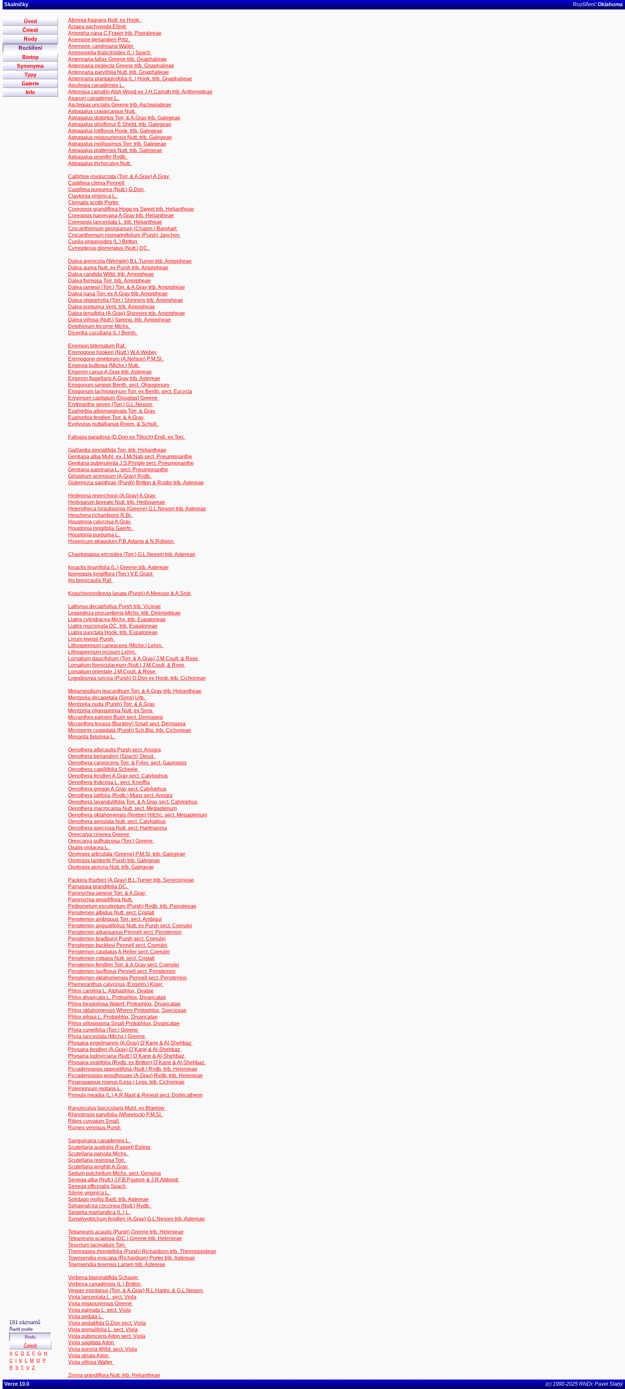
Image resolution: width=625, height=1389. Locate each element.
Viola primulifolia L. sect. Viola (103, 1329)
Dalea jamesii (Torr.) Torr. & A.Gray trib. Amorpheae (126, 287)
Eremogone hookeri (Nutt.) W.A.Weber (113, 352)
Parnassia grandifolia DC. (98, 886)
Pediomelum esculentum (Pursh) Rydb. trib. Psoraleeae (132, 906)
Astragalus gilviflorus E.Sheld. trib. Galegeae (119, 124)
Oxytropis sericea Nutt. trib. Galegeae (111, 867)
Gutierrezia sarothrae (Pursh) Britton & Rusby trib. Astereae (136, 482)
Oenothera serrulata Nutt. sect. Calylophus (117, 821)
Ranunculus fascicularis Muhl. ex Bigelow (117, 1108)
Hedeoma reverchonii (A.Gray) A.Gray (112, 495)
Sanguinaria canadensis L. (99, 1140)
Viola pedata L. (86, 1316)
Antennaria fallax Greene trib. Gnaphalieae (117, 59)
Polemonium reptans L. (95, 1088)
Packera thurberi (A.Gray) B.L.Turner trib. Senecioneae (131, 880)
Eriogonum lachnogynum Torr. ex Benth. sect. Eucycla (130, 391)
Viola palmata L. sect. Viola (99, 1310)
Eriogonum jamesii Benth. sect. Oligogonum (118, 385)
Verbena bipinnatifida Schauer (103, 1277)
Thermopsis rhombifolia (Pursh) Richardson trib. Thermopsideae (142, 1251)
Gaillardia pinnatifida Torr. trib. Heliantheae (117, 450)
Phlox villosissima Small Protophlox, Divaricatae (124, 1023)
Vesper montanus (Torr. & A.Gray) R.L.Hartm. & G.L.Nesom (136, 1290)
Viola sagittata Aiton (91, 1342)
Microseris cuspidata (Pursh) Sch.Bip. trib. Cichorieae (129, 730)
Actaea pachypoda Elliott (97, 26)
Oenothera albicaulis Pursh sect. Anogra (114, 749)
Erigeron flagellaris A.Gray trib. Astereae (114, 378)
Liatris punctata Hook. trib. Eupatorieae (113, 632)
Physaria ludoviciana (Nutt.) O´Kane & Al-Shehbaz (127, 1056)
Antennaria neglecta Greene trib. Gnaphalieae (121, 65)
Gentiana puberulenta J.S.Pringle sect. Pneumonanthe (131, 463)
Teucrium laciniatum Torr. (97, 1245)
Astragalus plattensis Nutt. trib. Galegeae (115, 150)
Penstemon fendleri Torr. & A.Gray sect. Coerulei (123, 964)
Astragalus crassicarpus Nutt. (102, 111)
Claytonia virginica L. (93, 196)
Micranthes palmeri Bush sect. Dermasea (115, 717)
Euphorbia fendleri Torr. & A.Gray (106, 417)
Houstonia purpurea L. (94, 534)
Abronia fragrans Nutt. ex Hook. (105, 20)
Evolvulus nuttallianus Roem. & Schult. (113, 424)
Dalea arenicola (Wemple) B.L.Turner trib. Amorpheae (130, 261)
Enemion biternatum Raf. (97, 346)
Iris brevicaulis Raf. (90, 580)
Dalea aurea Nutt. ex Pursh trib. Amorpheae (118, 267)
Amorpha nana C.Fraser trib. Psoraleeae (114, 33)
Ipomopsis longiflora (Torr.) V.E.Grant (111, 574)
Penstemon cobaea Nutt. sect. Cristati (111, 958)
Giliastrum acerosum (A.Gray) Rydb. (110, 476)
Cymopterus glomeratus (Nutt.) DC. (109, 248)
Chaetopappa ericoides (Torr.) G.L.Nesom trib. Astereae (131, 554)
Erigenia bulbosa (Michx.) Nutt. (104, 365)
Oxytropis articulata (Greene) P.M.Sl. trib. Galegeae (126, 854)
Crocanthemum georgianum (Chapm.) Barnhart (123, 228)
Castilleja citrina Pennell (97, 183)
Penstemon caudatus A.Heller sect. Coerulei (119, 951)
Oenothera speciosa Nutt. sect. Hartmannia (117, 828)
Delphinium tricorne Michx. (99, 326)
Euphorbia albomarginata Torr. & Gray (112, 411)
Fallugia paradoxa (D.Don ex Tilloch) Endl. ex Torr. (127, 437)
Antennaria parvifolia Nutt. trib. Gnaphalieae (118, 72)
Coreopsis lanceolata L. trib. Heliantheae (115, 222)
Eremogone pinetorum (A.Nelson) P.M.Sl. (116, 359)
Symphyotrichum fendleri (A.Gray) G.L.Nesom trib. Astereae (136, 1219)
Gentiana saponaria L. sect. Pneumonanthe (118, 469)
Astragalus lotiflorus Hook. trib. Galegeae (115, 131)
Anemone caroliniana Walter (101, 46)
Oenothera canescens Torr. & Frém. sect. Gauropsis (127, 763)
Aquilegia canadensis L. (96, 85)
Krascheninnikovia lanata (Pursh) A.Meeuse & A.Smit (130, 593)
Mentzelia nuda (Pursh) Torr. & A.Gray (112, 704)
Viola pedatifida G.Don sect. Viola (107, 1323)
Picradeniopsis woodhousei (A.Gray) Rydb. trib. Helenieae (135, 1075)
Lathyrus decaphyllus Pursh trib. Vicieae (114, 606)
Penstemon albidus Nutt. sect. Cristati (111, 912)
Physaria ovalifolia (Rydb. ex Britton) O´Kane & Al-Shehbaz (137, 1062)
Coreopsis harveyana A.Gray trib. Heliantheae (121, 215)
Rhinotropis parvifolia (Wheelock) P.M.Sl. (115, 1114)
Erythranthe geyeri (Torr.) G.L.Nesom (110, 404)
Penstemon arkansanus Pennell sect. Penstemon (125, 932)
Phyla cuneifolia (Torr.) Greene (103, 1030)
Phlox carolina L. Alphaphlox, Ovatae (111, 991)
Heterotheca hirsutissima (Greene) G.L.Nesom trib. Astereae (137, 508)
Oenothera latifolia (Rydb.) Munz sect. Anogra (120, 795)
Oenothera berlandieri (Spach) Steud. (112, 756)
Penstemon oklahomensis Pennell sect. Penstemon (127, 978)
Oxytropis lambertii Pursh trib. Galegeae (114, 860)
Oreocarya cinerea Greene (99, 834)
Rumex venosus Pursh (95, 1127)
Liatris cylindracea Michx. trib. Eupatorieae (117, 619)
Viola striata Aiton (89, 1355)
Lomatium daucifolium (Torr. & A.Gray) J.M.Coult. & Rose (133, 658)
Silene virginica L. (89, 1193)
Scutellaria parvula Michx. (98, 1153)
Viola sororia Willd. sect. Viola (102, 1349)
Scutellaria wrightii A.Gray (98, 1166)
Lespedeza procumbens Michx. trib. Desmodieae (124, 613)
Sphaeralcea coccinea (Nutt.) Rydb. (109, 1206)
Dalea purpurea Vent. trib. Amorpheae (111, 306)
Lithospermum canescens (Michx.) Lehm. (116, 645)
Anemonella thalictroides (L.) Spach (110, 52)
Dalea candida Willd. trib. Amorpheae (111, 274)
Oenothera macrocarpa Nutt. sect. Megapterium (122, 808)
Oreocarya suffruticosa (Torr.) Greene (111, 841)
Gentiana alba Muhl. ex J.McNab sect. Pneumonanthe (130, 456)
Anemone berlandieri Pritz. (99, 39)
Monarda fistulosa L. (92, 736)
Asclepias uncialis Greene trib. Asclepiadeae (119, 104)
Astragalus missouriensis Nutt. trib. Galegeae (120, 137)
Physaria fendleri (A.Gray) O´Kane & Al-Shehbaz (124, 1049)
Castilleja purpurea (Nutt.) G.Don (106, 189)
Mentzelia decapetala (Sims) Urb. (107, 697)
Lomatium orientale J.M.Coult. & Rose (112, 671)
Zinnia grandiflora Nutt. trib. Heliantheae (114, 1375)
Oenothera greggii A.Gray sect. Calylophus (117, 789)
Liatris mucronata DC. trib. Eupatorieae (113, 626)
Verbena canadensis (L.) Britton (105, 1284)
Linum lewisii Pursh (91, 639)
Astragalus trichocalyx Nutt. (100, 163)
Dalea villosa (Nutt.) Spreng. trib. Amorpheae (119, 319)
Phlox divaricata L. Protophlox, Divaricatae (117, 997)
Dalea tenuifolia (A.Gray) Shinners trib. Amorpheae (126, 313)
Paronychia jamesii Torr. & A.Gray (107, 893)
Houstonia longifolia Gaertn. (101, 528)
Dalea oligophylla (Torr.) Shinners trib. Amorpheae (125, 300)
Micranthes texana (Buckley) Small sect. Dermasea (127, 723)
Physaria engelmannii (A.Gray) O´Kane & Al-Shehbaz (130, 1043)
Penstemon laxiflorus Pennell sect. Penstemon (121, 971)
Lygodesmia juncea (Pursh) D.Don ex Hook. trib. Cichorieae (137, 678)
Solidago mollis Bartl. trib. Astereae (108, 1199)
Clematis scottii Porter (94, 202)
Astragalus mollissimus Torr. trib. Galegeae (117, 144)
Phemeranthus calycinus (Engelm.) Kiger (116, 984)
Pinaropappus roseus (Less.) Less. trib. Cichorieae (126, 1082)
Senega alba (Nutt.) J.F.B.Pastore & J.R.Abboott (123, 1179)
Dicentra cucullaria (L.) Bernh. (103, 333)
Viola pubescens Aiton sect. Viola (106, 1336)
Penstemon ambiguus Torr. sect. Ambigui (115, 919)
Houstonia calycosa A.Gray (100, 521)
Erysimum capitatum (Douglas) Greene (113, 398)
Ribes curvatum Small (94, 1121)
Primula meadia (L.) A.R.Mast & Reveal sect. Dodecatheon (135, 1095)
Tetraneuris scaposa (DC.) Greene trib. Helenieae (125, 1238)
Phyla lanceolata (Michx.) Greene (107, 1036)
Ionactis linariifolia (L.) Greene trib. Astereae (118, 567)
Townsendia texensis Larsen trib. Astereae (116, 1264)
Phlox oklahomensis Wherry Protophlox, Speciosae (127, 1010)
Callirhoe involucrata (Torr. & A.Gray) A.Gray (119, 176)
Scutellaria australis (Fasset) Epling (109, 1147)
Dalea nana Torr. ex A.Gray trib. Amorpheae (118, 293)
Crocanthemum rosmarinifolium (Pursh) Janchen (124, 235)
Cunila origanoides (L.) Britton (103, 241)
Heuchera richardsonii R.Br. (100, 515)
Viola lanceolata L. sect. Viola (102, 1297)
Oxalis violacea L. (89, 847)
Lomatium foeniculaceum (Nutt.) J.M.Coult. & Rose (127, 665)
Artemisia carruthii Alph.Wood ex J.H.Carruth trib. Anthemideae (140, 91)
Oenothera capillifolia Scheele (103, 769)
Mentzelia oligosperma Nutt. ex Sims (111, 710)
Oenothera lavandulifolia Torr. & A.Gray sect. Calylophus (132, 802)
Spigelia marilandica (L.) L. (99, 1212)
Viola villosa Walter (91, 1362)
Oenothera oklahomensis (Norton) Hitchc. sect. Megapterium (137, 815)
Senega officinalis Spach (97, 1186)
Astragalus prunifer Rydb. (98, 157)
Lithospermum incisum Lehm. (102, 652)
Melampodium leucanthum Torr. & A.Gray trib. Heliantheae (134, 691)
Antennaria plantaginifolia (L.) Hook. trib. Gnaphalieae (130, 78)
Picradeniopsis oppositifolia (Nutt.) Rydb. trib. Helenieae (132, 1069)
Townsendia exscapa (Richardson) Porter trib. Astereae (131, 1258)
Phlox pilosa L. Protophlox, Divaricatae (113, 1017)
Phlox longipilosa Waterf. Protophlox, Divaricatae (124, 1004)
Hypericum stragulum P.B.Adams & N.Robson (121, 541)
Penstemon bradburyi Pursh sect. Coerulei (117, 938)
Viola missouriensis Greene (100, 1303)
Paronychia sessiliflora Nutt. (101, 899)
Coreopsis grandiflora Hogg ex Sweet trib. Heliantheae (131, 209)
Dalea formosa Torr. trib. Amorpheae (109, 280)
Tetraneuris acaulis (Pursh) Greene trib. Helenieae (126, 1232)
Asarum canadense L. (94, 98)
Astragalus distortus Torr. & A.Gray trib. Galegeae (124, 118)
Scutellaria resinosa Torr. (97, 1160)
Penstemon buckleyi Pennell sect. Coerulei (117, 945)
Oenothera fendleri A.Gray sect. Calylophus (118, 776)
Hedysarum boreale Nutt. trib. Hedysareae (116, 502)
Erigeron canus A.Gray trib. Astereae (110, 372)
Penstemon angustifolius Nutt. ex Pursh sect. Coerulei (130, 925)
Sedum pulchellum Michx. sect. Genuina (114, 1173)
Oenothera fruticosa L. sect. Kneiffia (109, 782)
